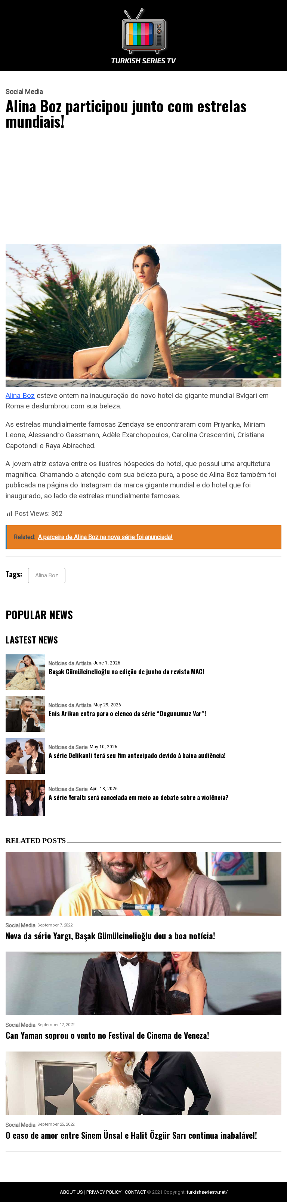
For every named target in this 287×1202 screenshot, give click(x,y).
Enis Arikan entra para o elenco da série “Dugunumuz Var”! (127, 713)
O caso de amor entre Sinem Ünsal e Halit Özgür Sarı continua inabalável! (131, 1135)
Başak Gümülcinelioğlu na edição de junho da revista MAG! (126, 671)
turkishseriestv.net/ (207, 1192)
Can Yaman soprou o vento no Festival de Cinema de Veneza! (107, 1035)
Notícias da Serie (68, 747)
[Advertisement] (143, 188)
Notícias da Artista (70, 663)
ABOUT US (71, 1192)
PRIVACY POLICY (103, 1192)
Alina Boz (20, 395)
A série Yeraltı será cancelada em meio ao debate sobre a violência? (139, 797)
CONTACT (135, 1192)
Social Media (24, 91)
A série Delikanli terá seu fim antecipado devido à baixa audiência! (137, 755)
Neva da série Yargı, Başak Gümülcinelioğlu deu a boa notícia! (110, 935)
